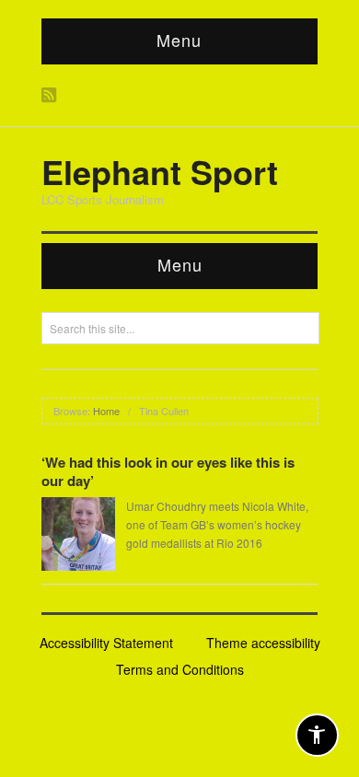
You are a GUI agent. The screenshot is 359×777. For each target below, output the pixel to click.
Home (106, 410)
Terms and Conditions (180, 669)
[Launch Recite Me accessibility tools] (317, 735)
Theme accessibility (263, 642)
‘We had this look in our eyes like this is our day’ (168, 471)
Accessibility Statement (106, 642)
